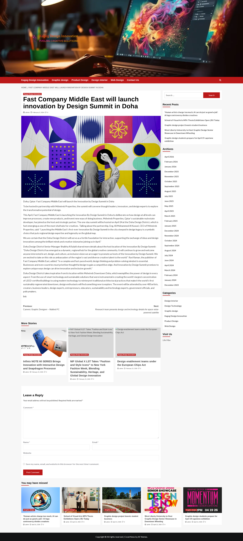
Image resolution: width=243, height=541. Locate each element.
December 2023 (172, 285)
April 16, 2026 (36, 524)
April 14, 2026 (117, 522)
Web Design (117, 80)
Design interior (100, 80)
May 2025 (169, 206)
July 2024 (169, 255)
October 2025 (171, 181)
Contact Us (133, 80)
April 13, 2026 (157, 524)
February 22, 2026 (131, 368)
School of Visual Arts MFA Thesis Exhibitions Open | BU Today (192, 120)
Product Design (80, 80)
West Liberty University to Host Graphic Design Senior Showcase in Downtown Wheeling (189, 131)
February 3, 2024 (38, 112)
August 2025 (170, 191)
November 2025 (172, 176)
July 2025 (169, 196)
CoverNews (130, 537)
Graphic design (60, 80)
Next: (127, 309)
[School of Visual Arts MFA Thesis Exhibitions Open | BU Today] (81, 500)
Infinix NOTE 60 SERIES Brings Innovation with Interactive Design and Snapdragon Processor (44, 365)
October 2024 (171, 240)
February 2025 (171, 221)
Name (26, 442)
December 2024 (172, 231)
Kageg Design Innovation (35, 80)
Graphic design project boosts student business (186, 125)
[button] (220, 80)
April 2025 (169, 211)
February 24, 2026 (37, 372)
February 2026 (171, 162)
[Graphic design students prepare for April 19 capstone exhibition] (202, 500)
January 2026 (170, 166)
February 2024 (171, 275)
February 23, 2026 (84, 379)
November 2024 (172, 236)
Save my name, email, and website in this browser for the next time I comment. (62, 464)
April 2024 (169, 265)
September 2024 (172, 245)
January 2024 (170, 280)
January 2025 (170, 226)
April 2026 (169, 157)
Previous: (41, 308)
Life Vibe (166, 340)
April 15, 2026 (76, 522)
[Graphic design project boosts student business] (121, 500)
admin (27, 112)
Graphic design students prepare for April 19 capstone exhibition (189, 139)
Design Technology (173, 306)
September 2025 (172, 186)
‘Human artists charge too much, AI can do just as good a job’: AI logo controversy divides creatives (191, 113)
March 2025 (170, 216)
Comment (28, 407)
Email (95, 442)
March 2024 (170, 270)
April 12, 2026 (198, 522)
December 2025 (172, 171)
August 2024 (170, 250)
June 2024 (169, 260)
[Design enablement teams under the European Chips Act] (138, 343)
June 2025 (169, 201)
